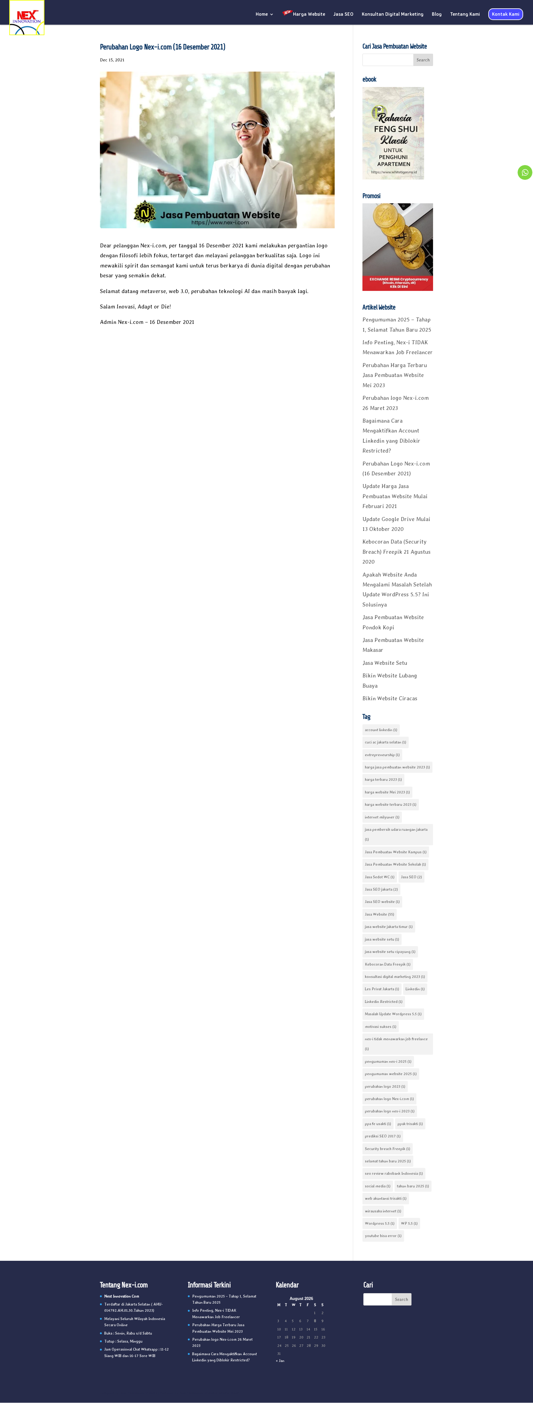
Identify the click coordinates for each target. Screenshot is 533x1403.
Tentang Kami (465, 14)
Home (262, 14)
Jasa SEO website (382, 902)
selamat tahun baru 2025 (388, 1161)
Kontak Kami (505, 14)
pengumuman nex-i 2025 (388, 1061)
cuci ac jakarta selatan (385, 742)
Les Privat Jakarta (382, 989)
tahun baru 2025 (413, 1186)
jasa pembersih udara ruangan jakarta (396, 834)
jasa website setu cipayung (390, 952)
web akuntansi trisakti (386, 1198)
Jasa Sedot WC (380, 877)
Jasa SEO (343, 14)
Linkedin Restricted (384, 1001)
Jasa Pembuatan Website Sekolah (395, 864)
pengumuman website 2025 (391, 1074)
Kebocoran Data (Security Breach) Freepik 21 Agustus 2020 (396, 551)
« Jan (280, 1361)
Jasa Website (379, 914)
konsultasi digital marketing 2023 (395, 977)
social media (377, 1186)
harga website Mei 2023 (387, 792)
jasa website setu (382, 939)
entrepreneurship (382, 755)
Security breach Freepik (387, 1149)
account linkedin (381, 730)
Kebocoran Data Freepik (388, 964)
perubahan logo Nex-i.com (389, 1099)
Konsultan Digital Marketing (393, 14)
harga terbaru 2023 (383, 779)
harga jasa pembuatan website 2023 (397, 767)
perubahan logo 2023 (385, 1086)
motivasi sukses (380, 1026)
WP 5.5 (409, 1223)
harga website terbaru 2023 (390, 804)
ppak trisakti (410, 1124)
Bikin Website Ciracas (389, 698)
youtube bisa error (383, 1236)
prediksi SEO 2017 (383, 1136)
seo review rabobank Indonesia (394, 1173)
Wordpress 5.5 (380, 1223)
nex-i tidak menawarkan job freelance (396, 1044)
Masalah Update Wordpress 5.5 (393, 1014)
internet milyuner (382, 817)
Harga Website (309, 14)
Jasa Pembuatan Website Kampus (396, 852)
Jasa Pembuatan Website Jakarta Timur (209, 1393)
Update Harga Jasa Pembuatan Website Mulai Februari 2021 (395, 496)
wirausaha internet (383, 1211)
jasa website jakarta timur (389, 927)
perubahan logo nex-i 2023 (390, 1111)
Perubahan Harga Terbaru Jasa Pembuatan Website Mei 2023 (394, 375)
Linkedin (415, 989)
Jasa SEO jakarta (381, 889)
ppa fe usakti (378, 1124)
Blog (437, 14)
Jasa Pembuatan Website (138, 1393)
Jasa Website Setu (384, 663)
